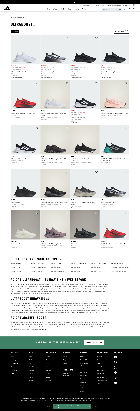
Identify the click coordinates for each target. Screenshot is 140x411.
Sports (77, 9)
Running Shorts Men (77, 271)
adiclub (125, 5)
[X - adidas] (121, 367)
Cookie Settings (47, 407)
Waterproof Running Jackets (117, 264)
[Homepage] (7, 8)
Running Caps (15, 267)
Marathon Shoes (16, 264)
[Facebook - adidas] (121, 357)
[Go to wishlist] (129, 9)
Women (55, 9)
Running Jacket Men (37, 264)
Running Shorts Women (99, 264)
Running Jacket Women (38, 267)
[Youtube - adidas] (121, 383)
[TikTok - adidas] (121, 378)
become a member (117, 5)
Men (48, 9)
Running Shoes (56, 267)
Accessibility (93, 407)
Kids (62, 9)
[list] (62, 31)
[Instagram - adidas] (121, 362)
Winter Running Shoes (118, 271)
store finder (86, 5)
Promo (84, 9)
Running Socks (96, 267)
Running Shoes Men (57, 271)
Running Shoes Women (78, 264)
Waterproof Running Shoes (120, 267)
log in (130, 5)
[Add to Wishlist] (36, 38)
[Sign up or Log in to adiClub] (124, 9)
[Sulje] (55, 406)
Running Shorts (76, 267)
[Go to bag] (134, 9)
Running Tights (96, 271)
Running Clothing (16, 271)
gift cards (108, 5)
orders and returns (99, 5)
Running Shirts (56, 264)
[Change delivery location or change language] (134, 5)
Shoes (70, 9)
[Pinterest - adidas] (121, 372)
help (92, 5)
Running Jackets (36, 271)
